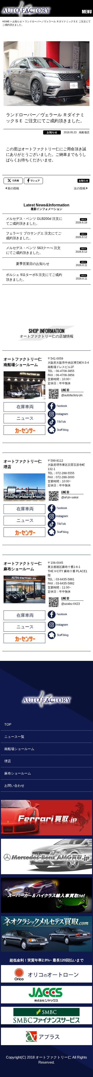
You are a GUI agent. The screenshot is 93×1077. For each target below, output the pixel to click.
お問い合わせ (14, 785)
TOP (8, 724)
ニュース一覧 (14, 737)
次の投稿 (79, 188)
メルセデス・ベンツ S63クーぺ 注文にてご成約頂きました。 (33, 250)
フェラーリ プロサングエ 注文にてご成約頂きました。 (33, 235)
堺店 (7, 761)
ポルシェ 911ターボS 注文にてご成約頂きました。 (34, 277)
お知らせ (52, 132)
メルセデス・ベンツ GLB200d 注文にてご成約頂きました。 (34, 221)
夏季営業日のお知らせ (27, 264)
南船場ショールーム (19, 749)
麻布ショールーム (17, 773)
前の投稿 (13, 188)
